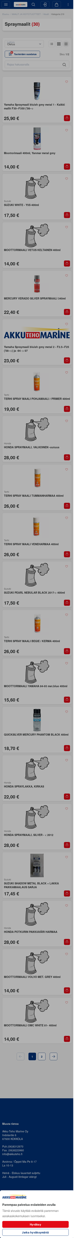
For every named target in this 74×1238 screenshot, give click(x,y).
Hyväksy (35, 1224)
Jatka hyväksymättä (35, 1232)
